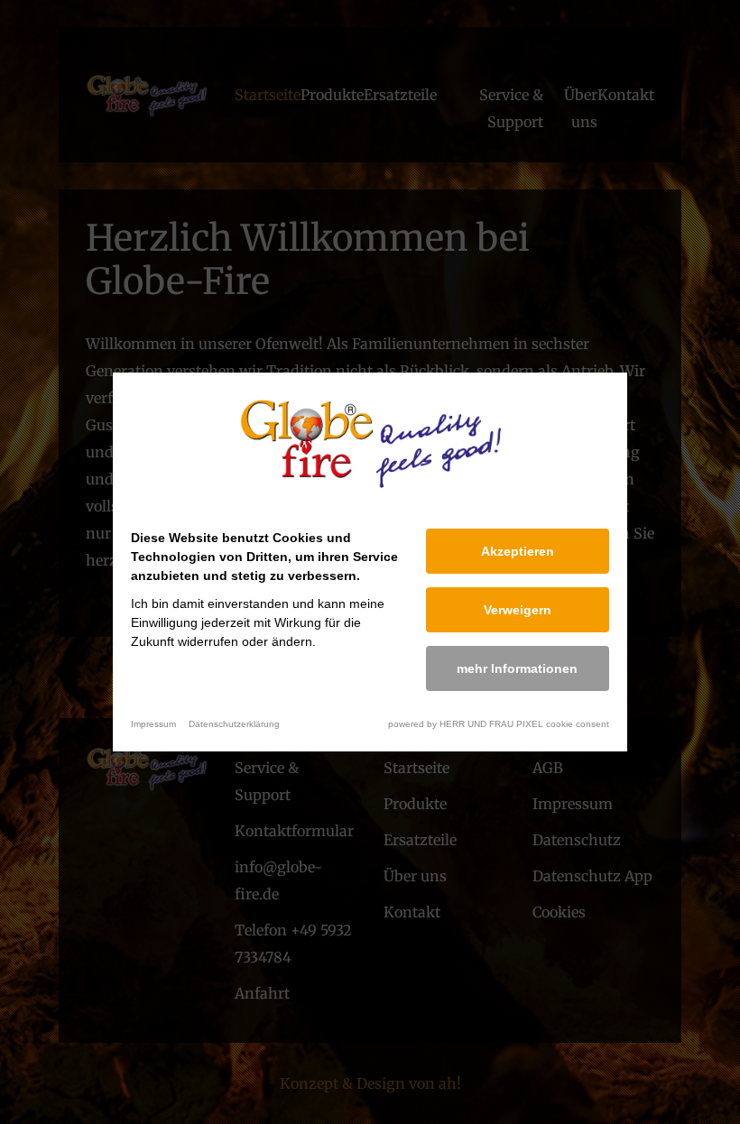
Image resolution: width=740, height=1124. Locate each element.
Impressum (153, 724)
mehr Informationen (517, 668)
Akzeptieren (517, 551)
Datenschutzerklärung (234, 724)
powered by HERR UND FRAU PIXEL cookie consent (498, 724)
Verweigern (517, 610)
